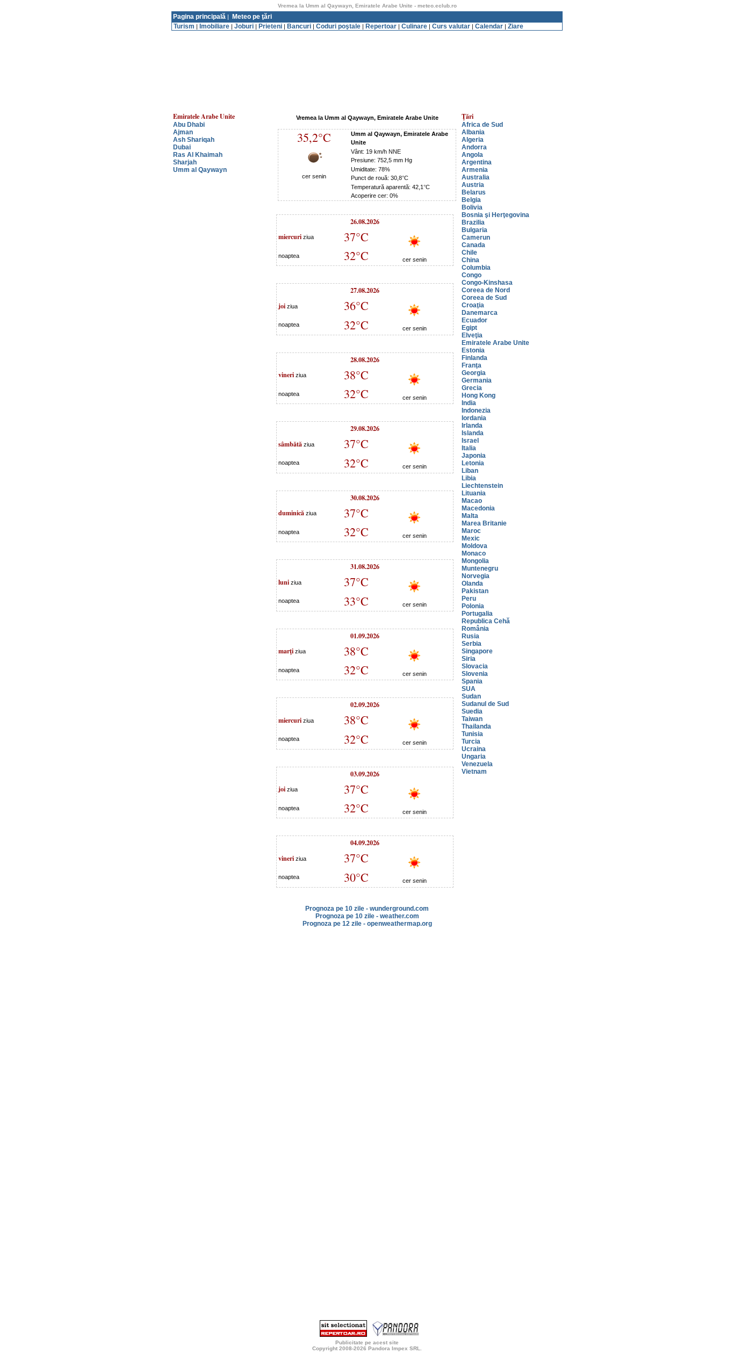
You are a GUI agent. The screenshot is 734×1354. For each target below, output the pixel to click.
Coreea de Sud (484, 297)
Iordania (474, 418)
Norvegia (476, 576)
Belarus (474, 192)
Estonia (473, 350)
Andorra (474, 147)
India (469, 403)
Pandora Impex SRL (394, 1348)
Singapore (477, 651)
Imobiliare (214, 26)
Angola (472, 155)
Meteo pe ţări (252, 16)
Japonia (474, 455)
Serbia (471, 643)
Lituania (474, 493)
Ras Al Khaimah (197, 155)
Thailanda (476, 726)
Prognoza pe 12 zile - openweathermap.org (367, 923)
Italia (469, 448)
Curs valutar (451, 26)
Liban (470, 470)
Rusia (470, 636)
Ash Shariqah (193, 139)
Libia (469, 478)
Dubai (182, 147)
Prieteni (270, 26)
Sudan (471, 696)
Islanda (473, 433)
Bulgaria (474, 230)
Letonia (473, 463)
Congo (471, 275)
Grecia (472, 388)
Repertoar (381, 26)
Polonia (473, 606)
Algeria (473, 139)
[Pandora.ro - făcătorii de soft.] (396, 1334)
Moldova (474, 546)
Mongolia (475, 561)
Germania (477, 380)
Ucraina (474, 749)
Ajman (183, 132)
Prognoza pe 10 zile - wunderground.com (367, 908)
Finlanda (474, 358)
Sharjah (185, 162)
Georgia (474, 373)
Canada (473, 245)
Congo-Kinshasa (487, 282)
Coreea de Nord (486, 290)
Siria (469, 658)
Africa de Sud (482, 124)
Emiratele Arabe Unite (495, 343)
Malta (470, 516)
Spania (472, 681)
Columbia (476, 267)
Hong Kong (478, 395)
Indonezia (476, 410)
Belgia (471, 200)
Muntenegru (480, 568)
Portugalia (477, 613)
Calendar (489, 26)
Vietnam (474, 771)
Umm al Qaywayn (200, 170)
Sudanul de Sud (485, 704)
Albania (473, 132)
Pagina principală (199, 16)
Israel (470, 440)
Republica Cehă (486, 621)
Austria (473, 185)
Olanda (472, 583)
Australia (476, 177)
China (470, 260)
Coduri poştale (338, 26)
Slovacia (475, 666)
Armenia (475, 170)
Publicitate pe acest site (367, 1342)
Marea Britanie (484, 523)
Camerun (476, 237)
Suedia (472, 711)
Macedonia (478, 508)
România (475, 628)
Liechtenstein (482, 485)
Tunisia (472, 734)
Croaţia (473, 305)
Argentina (477, 162)
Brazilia (473, 222)
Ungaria (474, 756)
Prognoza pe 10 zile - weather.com (367, 916)
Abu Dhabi (189, 124)
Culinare (414, 26)
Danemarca (480, 312)
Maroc (471, 531)
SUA (469, 689)
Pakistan (475, 591)
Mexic (471, 538)
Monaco (474, 553)
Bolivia (472, 207)
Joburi (244, 26)
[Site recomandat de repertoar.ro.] (343, 1334)
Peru (469, 598)
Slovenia (475, 674)
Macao (472, 501)
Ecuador (474, 320)
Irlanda (472, 425)
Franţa (471, 365)
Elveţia (472, 335)
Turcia (471, 741)
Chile (469, 252)
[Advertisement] (367, 35)
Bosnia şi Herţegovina (495, 215)
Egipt (469, 328)
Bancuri (299, 26)
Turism (184, 26)
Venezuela (477, 764)
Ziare (515, 26)
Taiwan (472, 719)
